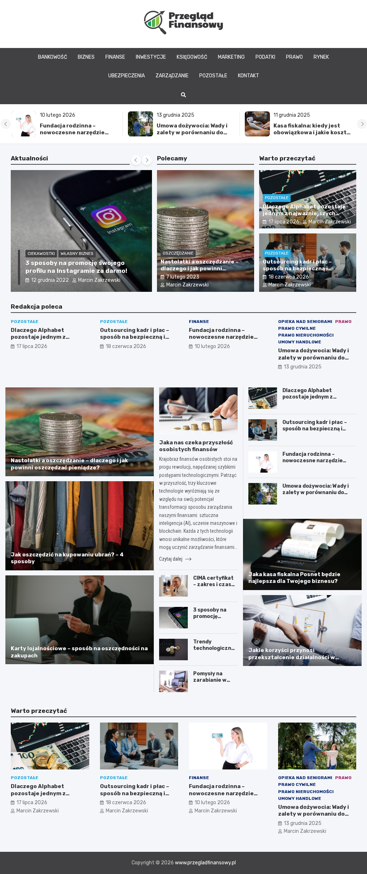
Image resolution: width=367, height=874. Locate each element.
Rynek (321, 57)
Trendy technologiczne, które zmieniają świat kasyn (214, 652)
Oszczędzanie (178, 253)
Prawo (294, 57)
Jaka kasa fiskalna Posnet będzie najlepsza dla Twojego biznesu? (294, 578)
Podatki (265, 57)
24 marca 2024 (49, 280)
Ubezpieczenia (126, 76)
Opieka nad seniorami (305, 321)
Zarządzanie (172, 76)
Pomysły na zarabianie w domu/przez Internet (210, 683)
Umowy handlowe (299, 341)
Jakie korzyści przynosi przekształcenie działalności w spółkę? (291, 657)
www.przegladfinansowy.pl (205, 863)
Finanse (115, 57)
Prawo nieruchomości (306, 335)
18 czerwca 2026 (288, 277)
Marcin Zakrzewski (98, 280)
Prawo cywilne (297, 328)
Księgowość (192, 57)
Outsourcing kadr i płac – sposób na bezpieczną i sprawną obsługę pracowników (306, 269)
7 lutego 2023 (182, 277)
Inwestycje (151, 57)
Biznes (86, 57)
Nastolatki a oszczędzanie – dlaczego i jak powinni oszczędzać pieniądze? (200, 269)
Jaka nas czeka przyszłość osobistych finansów (196, 446)
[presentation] (6, 124)
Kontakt (248, 76)
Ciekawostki (41, 253)
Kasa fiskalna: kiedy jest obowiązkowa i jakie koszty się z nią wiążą (195, 132)
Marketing (231, 57)
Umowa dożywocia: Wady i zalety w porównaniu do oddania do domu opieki (75, 132)
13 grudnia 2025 (302, 367)
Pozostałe (213, 76)
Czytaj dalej (171, 559)
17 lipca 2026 (283, 222)
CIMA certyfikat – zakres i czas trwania (213, 584)
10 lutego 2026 (212, 346)
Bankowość (52, 57)
